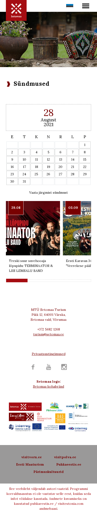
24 (24, 174)
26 (48, 174)
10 (24, 159)
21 (72, 167)
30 (12, 181)
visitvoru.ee (31, 457)
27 (60, 174)
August (48, 120)
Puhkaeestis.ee (68, 464)
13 (60, 159)
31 (24, 181)
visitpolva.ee (65, 457)
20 (60, 167)
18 (36, 167)
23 (12, 174)
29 (85, 174)
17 (24, 167)
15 (84, 159)
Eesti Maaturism (30, 464)
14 (72, 159)
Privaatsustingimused (48, 354)
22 (84, 167)
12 (48, 159)
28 (72, 174)
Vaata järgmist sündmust (48, 192)
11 (36, 159)
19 (48, 167)
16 (12, 167)
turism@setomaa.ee (48, 334)
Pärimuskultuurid (48, 472)
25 (36, 174)
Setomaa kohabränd (48, 386)
